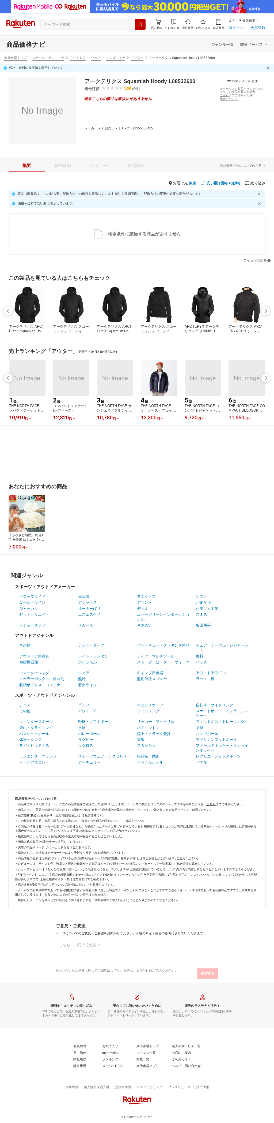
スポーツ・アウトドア (48, 58)
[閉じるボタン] (268, 68)
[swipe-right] (265, 311)
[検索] (140, 24)
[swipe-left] (8, 311)
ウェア (96, 58)
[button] (174, 24)
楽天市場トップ (15, 58)
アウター (137, 58)
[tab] (27, 165)
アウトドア (78, 58)
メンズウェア (115, 58)
